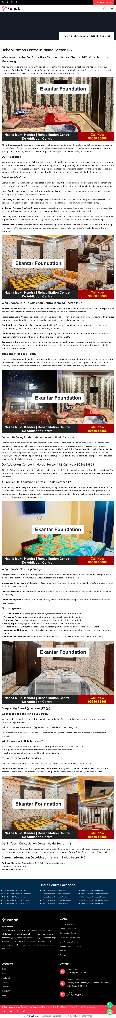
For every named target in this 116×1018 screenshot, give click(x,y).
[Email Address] (62, 971)
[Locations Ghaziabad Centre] (62, 983)
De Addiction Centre (17, 145)
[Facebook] (11, 1011)
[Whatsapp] (110, 1012)
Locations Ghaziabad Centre (77, 980)
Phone (69, 992)
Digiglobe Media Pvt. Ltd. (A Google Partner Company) (75, 1007)
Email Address (72, 969)
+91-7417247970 (75, 995)
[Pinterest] (24, 1011)
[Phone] (62, 994)
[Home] (11, 8)
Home (65, 36)
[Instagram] (17, 1011)
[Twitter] (4, 1011)
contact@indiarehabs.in (77, 972)
